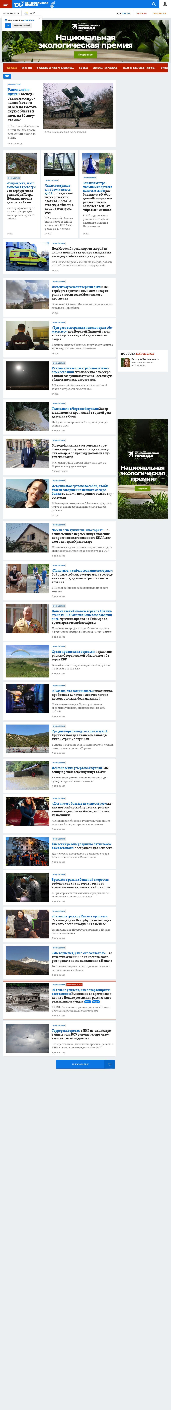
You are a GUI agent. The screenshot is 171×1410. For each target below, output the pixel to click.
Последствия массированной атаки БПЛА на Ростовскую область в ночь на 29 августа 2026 (59, 199)
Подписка (159, 13)
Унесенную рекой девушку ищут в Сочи (81, 770)
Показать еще (80, 1064)
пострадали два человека (82, 846)
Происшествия (14, 84)
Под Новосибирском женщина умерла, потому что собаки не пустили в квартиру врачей (82, 263)
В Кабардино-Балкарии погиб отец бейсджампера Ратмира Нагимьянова (96, 221)
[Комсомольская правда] (31, 4)
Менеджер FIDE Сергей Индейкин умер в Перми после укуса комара (79, 464)
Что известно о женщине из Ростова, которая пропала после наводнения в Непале (82, 957)
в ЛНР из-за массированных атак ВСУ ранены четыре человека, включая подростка (82, 1034)
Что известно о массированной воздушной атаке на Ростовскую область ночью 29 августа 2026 (82, 374)
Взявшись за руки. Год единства (55, 68)
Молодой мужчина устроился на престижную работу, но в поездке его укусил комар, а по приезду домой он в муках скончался (81, 451)
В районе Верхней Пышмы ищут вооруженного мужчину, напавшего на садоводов (82, 346)
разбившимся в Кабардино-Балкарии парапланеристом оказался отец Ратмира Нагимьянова (97, 196)
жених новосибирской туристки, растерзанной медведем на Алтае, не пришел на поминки (82, 809)
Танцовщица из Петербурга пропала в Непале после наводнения (81, 931)
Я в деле (83, 68)
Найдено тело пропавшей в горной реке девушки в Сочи (80, 423)
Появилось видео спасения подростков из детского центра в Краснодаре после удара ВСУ (82, 548)
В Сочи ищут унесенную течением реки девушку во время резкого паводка (79, 779)
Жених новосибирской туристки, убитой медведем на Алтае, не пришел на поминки (82, 822)
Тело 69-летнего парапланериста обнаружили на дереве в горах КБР (81, 666)
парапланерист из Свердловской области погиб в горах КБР (82, 655)
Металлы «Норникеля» (105, 68)
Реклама (142, 13)
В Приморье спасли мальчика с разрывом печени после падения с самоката (81, 894)
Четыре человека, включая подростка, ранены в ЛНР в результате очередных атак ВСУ (82, 1045)
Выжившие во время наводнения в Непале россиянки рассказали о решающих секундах (82, 995)
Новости (27, 68)
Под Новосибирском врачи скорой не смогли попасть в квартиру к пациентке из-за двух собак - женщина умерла (82, 252)
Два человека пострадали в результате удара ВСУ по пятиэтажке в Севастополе (80, 855)
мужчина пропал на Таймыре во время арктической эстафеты (82, 617)
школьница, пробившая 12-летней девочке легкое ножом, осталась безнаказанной (82, 694)
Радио (126, 13)
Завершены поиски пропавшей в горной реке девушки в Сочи (82, 412)
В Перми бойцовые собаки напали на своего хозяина (80, 589)
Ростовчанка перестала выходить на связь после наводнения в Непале (81, 968)
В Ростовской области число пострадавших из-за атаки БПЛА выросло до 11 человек (59, 223)
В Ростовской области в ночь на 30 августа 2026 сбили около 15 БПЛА (23, 131)
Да (8, 26)
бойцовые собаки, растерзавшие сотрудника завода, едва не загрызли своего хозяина (82, 576)
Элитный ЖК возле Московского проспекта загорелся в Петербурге (82, 305)
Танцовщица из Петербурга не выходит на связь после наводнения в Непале (81, 920)
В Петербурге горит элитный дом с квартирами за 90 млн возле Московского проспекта (80, 292)
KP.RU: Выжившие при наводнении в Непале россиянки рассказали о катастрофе (81, 1008)
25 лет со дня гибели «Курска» (139, 68)
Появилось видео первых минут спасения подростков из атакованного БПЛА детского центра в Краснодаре (82, 535)
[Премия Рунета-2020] (51, 4)
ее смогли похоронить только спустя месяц (82, 491)
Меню (6, 4)
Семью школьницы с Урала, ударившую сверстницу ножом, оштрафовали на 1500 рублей (78, 707)
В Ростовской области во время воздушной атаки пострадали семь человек (79, 387)
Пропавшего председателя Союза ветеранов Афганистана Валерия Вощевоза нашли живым (82, 630)
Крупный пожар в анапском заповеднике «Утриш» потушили (80, 735)
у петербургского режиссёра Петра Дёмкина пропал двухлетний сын (21, 192)
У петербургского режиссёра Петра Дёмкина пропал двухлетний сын (21, 213)
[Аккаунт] (165, 4)
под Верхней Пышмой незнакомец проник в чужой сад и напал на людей (82, 333)
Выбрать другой (22, 26)
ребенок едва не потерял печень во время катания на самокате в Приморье (81, 883)
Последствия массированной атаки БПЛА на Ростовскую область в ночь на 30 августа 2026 (23, 105)
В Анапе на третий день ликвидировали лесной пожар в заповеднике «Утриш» (82, 746)
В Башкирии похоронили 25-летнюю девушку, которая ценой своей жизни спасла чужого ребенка (82, 506)
